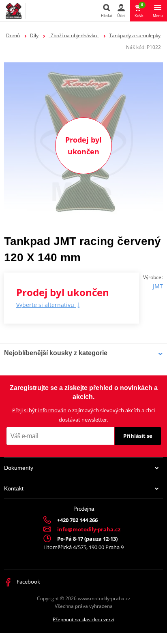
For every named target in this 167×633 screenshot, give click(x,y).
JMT (158, 286)
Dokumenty (18, 468)
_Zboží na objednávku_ (74, 35)
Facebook (27, 581)
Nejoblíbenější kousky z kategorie (55, 353)
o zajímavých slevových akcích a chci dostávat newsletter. (83, 415)
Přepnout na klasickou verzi (83, 619)
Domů (13, 35)
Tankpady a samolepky (135, 35)
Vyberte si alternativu (46, 305)
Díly (34, 35)
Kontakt (14, 488)
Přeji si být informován (39, 410)
